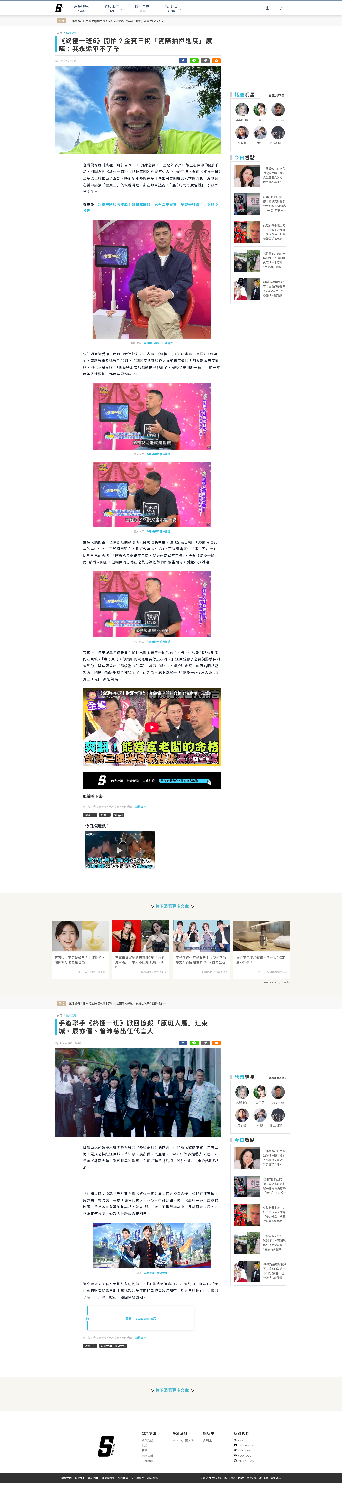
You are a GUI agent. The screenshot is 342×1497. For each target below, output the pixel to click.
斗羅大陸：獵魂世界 (155, 1273)
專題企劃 (147, 1455)
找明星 (207, 1440)
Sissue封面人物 (183, 1440)
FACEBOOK (246, 1445)
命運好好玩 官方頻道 (158, 454)
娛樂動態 (71, 33)
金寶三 (105, 815)
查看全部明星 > (277, 95)
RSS (241, 1440)
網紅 (144, 1445)
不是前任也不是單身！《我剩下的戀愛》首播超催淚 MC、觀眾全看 (201, 959)
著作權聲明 (137, 1478)
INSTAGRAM (246, 1461)
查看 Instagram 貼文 (140, 1318)
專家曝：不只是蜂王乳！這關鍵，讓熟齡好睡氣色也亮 (80, 959)
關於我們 (66, 1478)
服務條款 (123, 1478)
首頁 (59, 33)
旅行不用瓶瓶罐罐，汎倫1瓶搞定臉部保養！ (260, 959)
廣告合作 (93, 1478)
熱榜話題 (147, 1461)
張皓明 (118, 815)
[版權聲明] (140, 806)
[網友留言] (216, 60)
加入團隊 (152, 1478)
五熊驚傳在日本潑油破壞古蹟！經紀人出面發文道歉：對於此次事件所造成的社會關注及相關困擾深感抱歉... (118, 21)
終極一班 (90, 815)
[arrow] (59, 8)
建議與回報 (108, 1478)
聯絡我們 (80, 1478)
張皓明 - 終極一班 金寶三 (158, 343)
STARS (171, 8)
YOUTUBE (245, 1455)
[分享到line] (194, 60)
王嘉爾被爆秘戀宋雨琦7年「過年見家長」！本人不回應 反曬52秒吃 (139, 962)
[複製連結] (205, 60)
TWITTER (244, 1450)
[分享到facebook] (183, 60)
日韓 (144, 1450)
